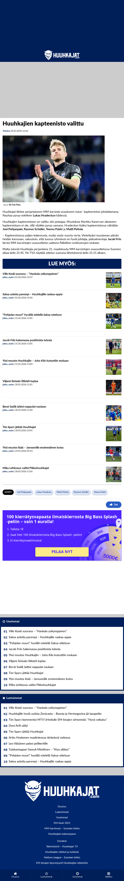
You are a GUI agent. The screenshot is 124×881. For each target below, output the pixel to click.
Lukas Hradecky (44, 492)
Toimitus (6, 131)
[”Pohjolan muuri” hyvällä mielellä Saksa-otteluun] (113, 321)
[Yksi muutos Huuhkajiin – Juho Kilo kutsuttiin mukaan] (113, 367)
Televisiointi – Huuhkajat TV (62, 846)
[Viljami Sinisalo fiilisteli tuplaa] (113, 387)
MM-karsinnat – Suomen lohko (62, 828)
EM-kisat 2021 (62, 823)
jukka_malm (8, 277)
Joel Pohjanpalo (24, 492)
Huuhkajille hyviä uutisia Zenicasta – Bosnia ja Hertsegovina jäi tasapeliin (55, 713)
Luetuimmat (14, 698)
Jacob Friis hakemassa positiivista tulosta (27, 340)
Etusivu (62, 806)
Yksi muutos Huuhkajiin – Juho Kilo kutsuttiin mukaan (36, 360)
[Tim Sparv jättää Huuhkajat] (113, 433)
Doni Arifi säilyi (18, 725)
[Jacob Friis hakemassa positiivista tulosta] (113, 346)
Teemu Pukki (100, 492)
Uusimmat (13, 621)
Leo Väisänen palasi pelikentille (28, 743)
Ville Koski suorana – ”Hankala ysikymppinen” (31, 274)
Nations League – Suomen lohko (62, 857)
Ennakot (62, 841)
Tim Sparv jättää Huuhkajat (19, 427)
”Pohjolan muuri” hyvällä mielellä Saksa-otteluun (32, 314)
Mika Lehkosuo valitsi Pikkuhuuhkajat (26, 468)
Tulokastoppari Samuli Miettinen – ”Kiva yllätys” (39, 749)
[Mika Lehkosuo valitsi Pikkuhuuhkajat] (113, 474)
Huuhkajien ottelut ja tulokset (62, 852)
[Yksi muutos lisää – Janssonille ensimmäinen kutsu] (113, 454)
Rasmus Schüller (81, 492)
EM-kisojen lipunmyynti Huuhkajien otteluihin (62, 863)
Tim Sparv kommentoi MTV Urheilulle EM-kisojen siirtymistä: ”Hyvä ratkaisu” (58, 719)
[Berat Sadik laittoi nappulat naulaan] (113, 413)
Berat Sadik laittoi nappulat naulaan (24, 406)
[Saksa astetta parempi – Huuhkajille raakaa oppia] (113, 300)
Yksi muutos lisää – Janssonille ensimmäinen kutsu (33, 447)
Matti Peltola (63, 492)
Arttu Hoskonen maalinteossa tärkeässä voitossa (39, 737)
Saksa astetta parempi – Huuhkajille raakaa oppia (32, 294)
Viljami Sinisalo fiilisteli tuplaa (20, 381)
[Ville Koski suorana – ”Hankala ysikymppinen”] (113, 280)
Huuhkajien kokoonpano (62, 834)
